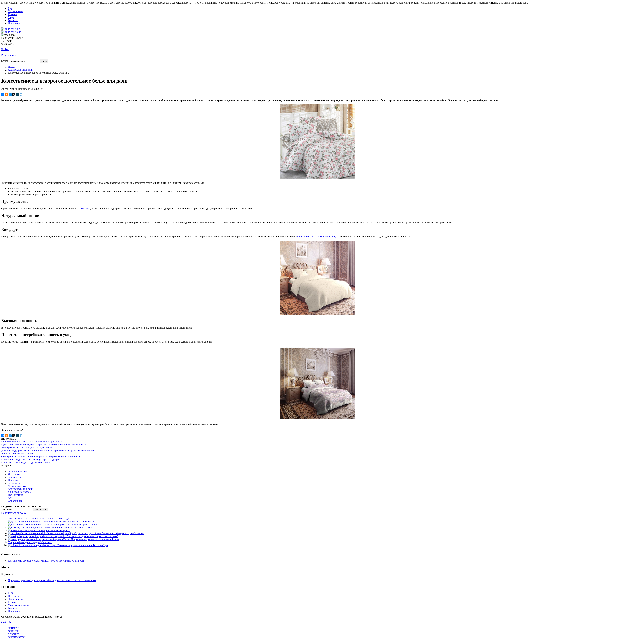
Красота (12, 14)
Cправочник (15, 500)
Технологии (14, 477)
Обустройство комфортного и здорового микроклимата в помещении (40, 456)
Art (9, 497)
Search (4, 60)
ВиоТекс (85, 208)
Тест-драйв (14, 483)
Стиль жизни (15, 11)
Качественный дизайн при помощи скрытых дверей (30, 459)
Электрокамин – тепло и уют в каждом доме (26, 447)
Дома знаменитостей (19, 486)
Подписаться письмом (13, 512)
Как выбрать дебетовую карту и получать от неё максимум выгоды (46, 560)
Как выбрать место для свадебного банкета (25, 462)
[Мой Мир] (10, 94)
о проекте (13, 633)
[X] (13, 94)
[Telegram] (21, 94)
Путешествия (15, 494)
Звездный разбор (17, 471)
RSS (10, 593)
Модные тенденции (19, 605)
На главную (14, 596)
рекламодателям (17, 636)
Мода (11, 17)
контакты (13, 627)
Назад (11, 66)
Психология (14, 23)
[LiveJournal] (17, 94)
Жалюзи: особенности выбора (18, 453)
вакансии (13, 630)
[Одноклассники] (6, 94)
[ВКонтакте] (2, 94)
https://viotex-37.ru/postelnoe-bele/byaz (317, 236)
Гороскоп (13, 20)
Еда (10, 8)
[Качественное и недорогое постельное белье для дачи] (317, 178)
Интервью (14, 474)
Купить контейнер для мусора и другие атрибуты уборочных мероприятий (43, 444)
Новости (13, 480)
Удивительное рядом (19, 491)
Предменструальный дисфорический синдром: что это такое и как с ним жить (52, 580)
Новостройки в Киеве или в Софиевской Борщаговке (31, 441)
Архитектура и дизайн (20, 69)
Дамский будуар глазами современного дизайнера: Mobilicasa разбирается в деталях (48, 450)
